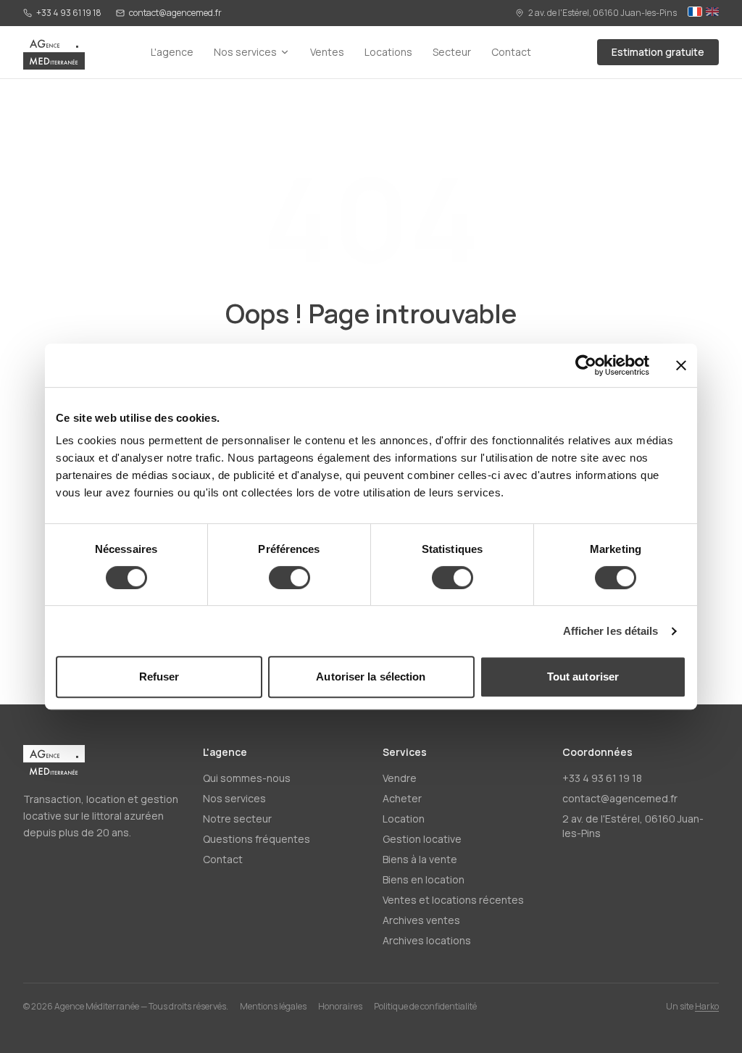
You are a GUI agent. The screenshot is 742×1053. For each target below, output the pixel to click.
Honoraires (340, 1006)
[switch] (289, 577)
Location (404, 818)
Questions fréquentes (256, 839)
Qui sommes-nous (247, 778)
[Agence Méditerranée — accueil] (54, 52)
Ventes (327, 52)
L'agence (172, 52)
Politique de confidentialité (425, 1006)
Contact (511, 52)
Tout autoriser (583, 676)
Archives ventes (421, 920)
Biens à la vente (420, 859)
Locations (388, 52)
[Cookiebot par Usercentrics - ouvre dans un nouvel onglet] (585, 365)
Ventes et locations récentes (453, 900)
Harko (707, 1006)
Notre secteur (237, 818)
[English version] (712, 13)
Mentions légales (273, 1006)
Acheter (402, 798)
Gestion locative (422, 839)
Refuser (159, 676)
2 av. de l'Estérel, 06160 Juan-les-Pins (602, 13)
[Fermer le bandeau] (681, 365)
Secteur (452, 52)
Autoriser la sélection (370, 676)
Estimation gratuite (658, 52)
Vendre (400, 778)
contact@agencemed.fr (175, 13)
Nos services (245, 52)
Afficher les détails (611, 631)
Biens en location (423, 879)
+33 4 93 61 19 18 (68, 13)
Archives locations (427, 940)
